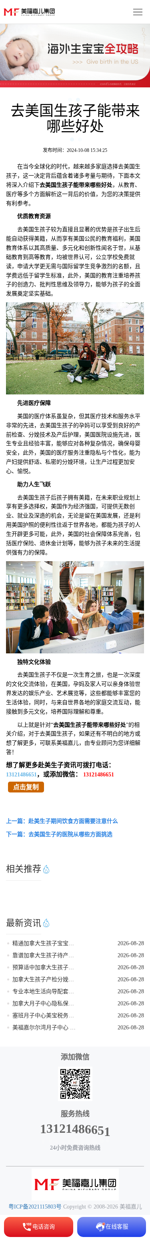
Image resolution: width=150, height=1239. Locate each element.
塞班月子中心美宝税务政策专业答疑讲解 (45, 1016)
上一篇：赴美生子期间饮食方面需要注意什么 (62, 821)
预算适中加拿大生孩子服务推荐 (45, 967)
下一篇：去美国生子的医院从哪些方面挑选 (59, 834)
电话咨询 (43, 1227)
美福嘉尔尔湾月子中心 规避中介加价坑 (45, 1028)
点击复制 (26, 787)
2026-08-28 (131, 943)
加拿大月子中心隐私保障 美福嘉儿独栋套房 (45, 1003)
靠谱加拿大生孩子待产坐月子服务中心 (45, 955)
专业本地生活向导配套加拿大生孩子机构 (45, 991)
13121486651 (21, 775)
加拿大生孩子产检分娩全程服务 (45, 979)
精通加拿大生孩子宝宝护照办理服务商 (45, 943)
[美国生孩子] (75, 1184)
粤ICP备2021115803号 (35, 1207)
